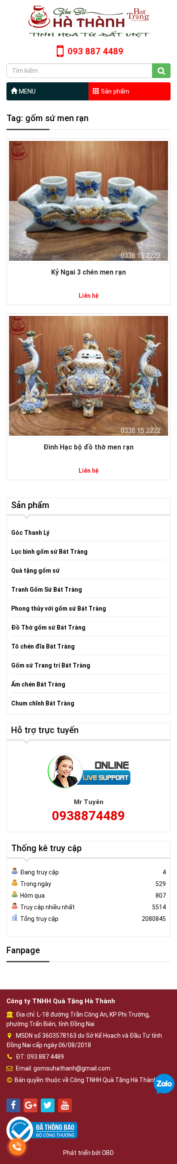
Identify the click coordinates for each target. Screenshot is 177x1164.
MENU (26, 91)
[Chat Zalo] (164, 1083)
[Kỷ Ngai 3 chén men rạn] (88, 200)
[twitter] (48, 1105)
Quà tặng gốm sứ (35, 570)
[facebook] (13, 1105)
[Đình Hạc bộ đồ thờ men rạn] (88, 375)
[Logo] (88, 21)
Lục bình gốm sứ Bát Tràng (49, 551)
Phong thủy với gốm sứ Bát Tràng (58, 608)
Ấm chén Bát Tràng (38, 684)
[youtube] (65, 1105)
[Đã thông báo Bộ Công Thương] (41, 1129)
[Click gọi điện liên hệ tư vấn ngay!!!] (17, 1146)
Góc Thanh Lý (30, 532)
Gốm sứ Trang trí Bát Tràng (50, 665)
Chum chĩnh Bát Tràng (42, 703)
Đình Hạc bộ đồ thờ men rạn (88, 447)
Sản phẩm (114, 91)
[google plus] (30, 1105)
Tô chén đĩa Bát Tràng (43, 646)
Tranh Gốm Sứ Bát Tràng (46, 589)
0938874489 (88, 815)
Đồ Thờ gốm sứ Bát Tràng (48, 627)
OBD (108, 1152)
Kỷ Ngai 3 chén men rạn (88, 272)
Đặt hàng (84, 181)
